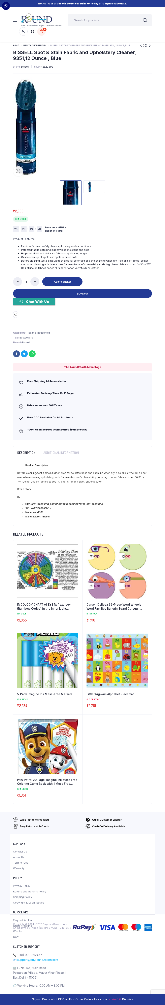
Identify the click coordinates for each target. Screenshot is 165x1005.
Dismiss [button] (127, 999)
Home (16, 45)
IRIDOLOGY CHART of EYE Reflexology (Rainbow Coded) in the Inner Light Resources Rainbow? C (44, 606)
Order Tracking (22, 925)
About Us (18, 857)
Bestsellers (26, 337)
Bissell (26, 342)
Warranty (18, 868)
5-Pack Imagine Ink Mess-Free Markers (44, 694)
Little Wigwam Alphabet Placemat (110, 694)
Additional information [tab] (61, 453)
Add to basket (62, 281)
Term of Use (20, 862)
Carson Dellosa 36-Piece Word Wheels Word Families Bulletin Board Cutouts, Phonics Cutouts (114, 606)
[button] (18, 171)
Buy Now (82, 293)
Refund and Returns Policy (29, 891)
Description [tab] (26, 453)
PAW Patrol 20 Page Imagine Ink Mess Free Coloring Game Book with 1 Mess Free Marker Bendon (47, 782)
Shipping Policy (22, 896)
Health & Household (34, 45)
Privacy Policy (21, 885)
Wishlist (18, 931)
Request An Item (23, 920)
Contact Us (20, 851)
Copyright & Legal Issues (28, 902)
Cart (16, 936)
